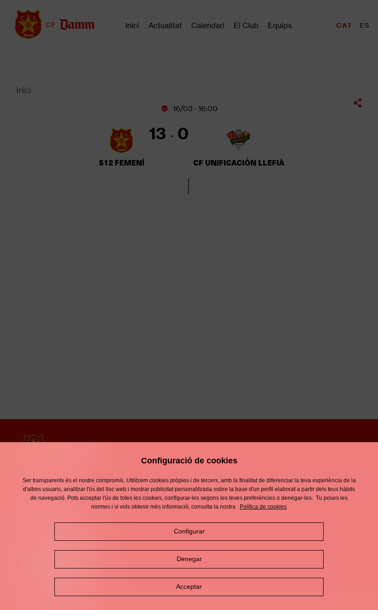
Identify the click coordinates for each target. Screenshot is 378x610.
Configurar (189, 531)
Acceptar (189, 586)
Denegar (189, 559)
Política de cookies (263, 506)
